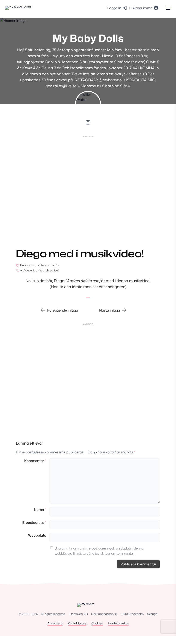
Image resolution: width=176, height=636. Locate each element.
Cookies (97, 623)
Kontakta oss (77, 623)
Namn (40, 509)
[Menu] (168, 8)
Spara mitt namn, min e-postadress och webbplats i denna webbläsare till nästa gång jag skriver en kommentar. (99, 551)
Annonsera (55, 623)
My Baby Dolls (88, 38)
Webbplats (37, 535)
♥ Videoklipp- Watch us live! (39, 270)
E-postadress (34, 522)
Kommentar (35, 460)
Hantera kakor (118, 623)
